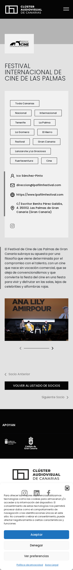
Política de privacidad (30, 564)
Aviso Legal (51, 564)
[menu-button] (66, 9)
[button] (67, 488)
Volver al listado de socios (36, 385)
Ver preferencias (36, 556)
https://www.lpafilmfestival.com (39, 195)
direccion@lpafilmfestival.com (38, 185)
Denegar (36, 545)
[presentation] (20, 348)
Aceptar (37, 535)
